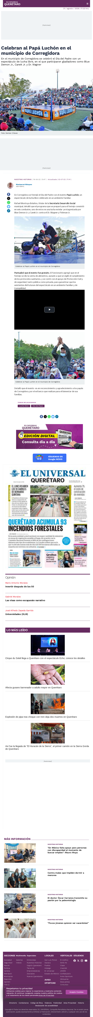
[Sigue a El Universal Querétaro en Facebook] (75, 961)
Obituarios (64, 979)
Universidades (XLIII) (16, 614)
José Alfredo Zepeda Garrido (19, 610)
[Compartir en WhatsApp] (8, 202)
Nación (7, 965)
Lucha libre (23, 406)
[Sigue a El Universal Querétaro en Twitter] (79, 961)
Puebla (47, 965)
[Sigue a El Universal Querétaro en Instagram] (82, 961)
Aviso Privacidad (70, 1003)
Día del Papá (38, 406)
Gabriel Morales (13, 596)
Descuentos (65, 982)
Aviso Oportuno (66, 976)
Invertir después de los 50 (19, 586)
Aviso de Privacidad (46, 995)
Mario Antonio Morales (16, 583)
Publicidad (57, 1003)
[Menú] (87, 3)
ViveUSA (63, 968)
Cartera (7, 971)
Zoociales (31, 974)
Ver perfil (20, 186)
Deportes (8, 979)
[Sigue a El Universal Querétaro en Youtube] (86, 961)
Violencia (48, 1003)
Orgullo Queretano (34, 965)
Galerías (19, 960)
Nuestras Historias (23, 179)
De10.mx (63, 963)
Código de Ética (36, 1003)
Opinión (10, 577)
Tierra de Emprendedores (33, 969)
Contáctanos (24, 1003)
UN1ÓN (63, 971)
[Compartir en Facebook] (8, 194)
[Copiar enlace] (8, 210)
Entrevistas (31, 960)
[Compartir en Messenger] (8, 206)
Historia (81, 1003)
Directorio (13, 1003)
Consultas (64, 985)
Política (7, 968)
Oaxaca (48, 963)
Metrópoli (8, 974)
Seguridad (8, 963)
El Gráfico (64, 960)
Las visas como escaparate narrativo (25, 600)
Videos (19, 963)
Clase (62, 965)
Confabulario (65, 974)
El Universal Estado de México (52, 972)
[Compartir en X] (8, 198)
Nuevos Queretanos (35, 976)
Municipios (8, 976)
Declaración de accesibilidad (46, 1006)
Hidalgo (48, 968)
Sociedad (8, 960)
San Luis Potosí (51, 960)
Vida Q (6, 985)
